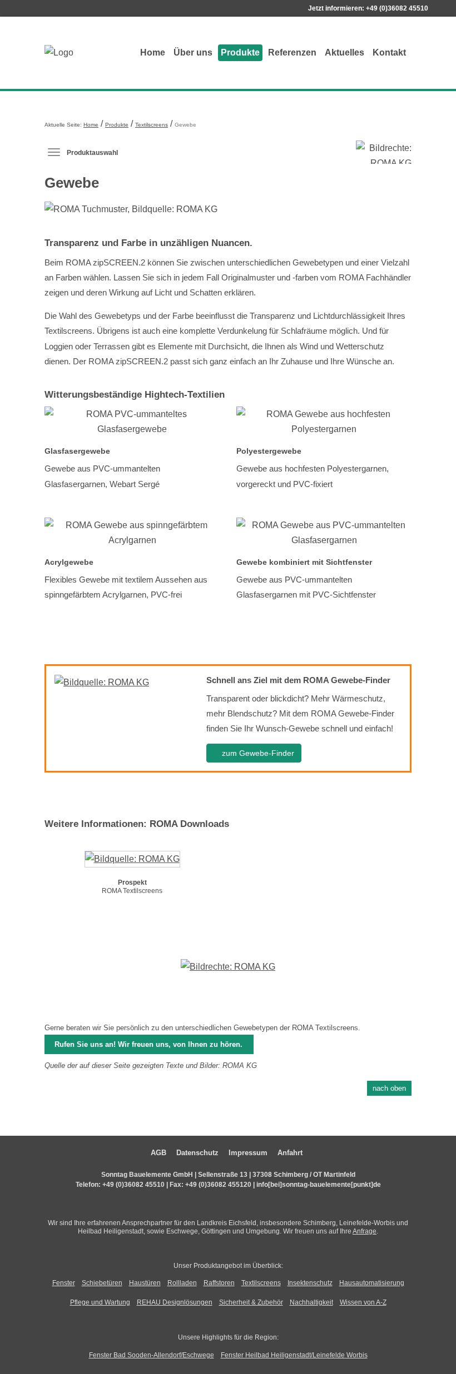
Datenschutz (197, 1153)
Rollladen (182, 1283)
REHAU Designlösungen (174, 1302)
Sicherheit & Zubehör (251, 1302)
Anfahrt (290, 1153)
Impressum (248, 1153)
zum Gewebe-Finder (257, 753)
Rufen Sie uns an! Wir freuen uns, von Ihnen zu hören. (148, 1044)
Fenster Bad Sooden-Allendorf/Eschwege (151, 1355)
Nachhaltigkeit (311, 1302)
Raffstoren (219, 1283)
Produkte (240, 52)
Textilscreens (151, 125)
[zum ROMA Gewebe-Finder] (101, 681)
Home (152, 52)
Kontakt (389, 52)
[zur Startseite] (88, 52)
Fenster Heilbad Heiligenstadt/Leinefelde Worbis (294, 1355)
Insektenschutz (310, 1283)
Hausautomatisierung (371, 1283)
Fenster (63, 1283)
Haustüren (145, 1283)
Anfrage (364, 1231)
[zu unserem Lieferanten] (228, 974)
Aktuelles (344, 52)
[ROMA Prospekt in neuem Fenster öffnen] (132, 861)
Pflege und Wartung (100, 1302)
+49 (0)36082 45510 (397, 8)
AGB (158, 1153)
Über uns (193, 52)
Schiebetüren (102, 1283)
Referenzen (292, 52)
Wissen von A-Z (363, 1302)
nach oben (389, 1088)
